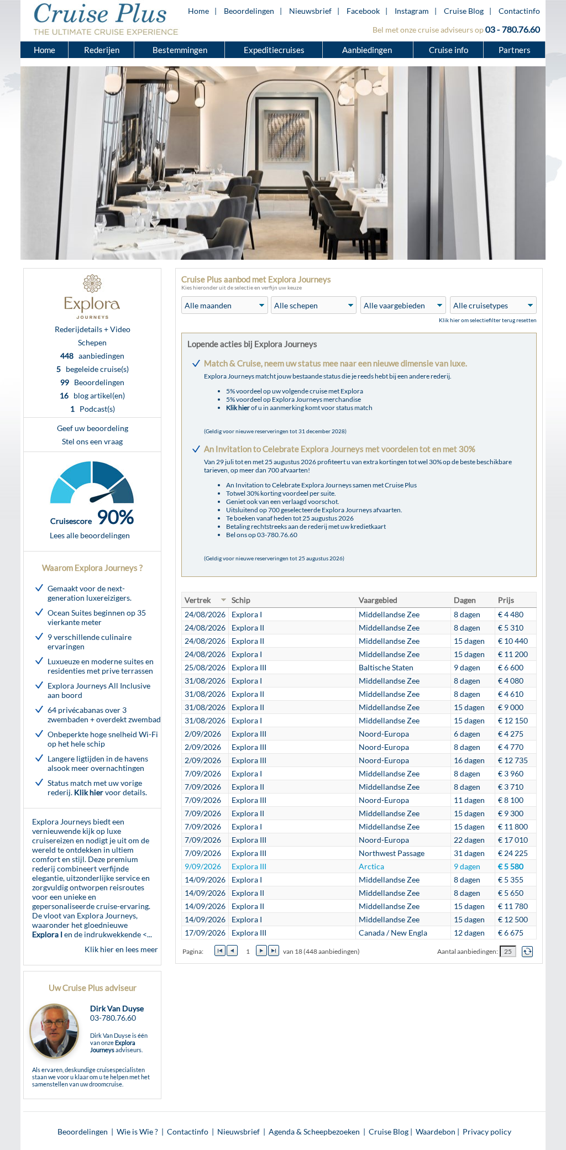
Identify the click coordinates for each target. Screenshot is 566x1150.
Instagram (412, 10)
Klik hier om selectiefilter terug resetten (488, 320)
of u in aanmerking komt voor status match (299, 407)
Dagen (465, 600)
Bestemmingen (180, 50)
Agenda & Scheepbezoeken (314, 1131)
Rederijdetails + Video (92, 329)
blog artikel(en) (92, 395)
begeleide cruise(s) (92, 369)
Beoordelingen (249, 10)
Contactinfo (519, 10)
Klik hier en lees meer (121, 949)
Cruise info (448, 50)
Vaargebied (378, 600)
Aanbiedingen (367, 50)
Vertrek (198, 600)
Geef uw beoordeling (92, 428)
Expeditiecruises (274, 50)
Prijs (506, 600)
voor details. (110, 792)
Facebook (363, 10)
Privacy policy (487, 1131)
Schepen (92, 342)
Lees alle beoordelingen (90, 535)
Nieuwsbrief (310, 10)
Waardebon (435, 1131)
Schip (241, 600)
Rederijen (101, 50)
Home (198, 10)
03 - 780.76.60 (512, 29)
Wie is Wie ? (137, 1131)
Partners (515, 50)
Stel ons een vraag (92, 441)
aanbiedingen (92, 355)
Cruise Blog (464, 10)
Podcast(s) (92, 408)
